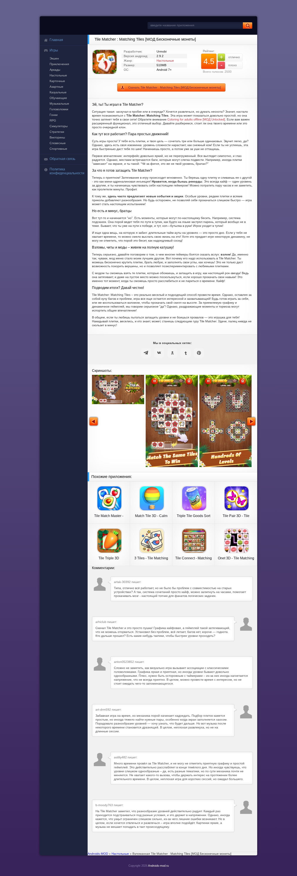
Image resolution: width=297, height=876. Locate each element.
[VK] (159, 353)
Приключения (59, 64)
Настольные (58, 75)
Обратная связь (62, 159)
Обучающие (58, 98)
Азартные (56, 86)
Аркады (55, 69)
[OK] (172, 353)
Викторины (57, 137)
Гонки (54, 115)
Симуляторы (59, 126)
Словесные (58, 143)
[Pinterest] (199, 353)
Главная (56, 40)
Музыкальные (59, 103)
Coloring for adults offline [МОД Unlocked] (196, 119)
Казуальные (58, 92)
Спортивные (58, 148)
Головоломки (59, 109)
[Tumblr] (186, 353)
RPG (53, 120)
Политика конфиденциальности (67, 171)
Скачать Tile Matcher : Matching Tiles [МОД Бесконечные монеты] (174, 87)
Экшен (54, 58)
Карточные (57, 81)
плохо (228, 65)
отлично (230, 57)
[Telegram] (146, 353)
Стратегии (57, 131)
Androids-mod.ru (158, 865)
